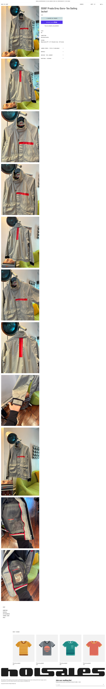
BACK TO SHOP (4, 4)
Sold (4, 617)
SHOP (4, 607)
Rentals (5, 612)
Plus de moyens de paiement (52, 25)
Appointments (6, 613)
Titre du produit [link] (16, 663)
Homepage (5, 610)
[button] (81, 4)
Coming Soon (6, 615)
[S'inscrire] (103, 684)
